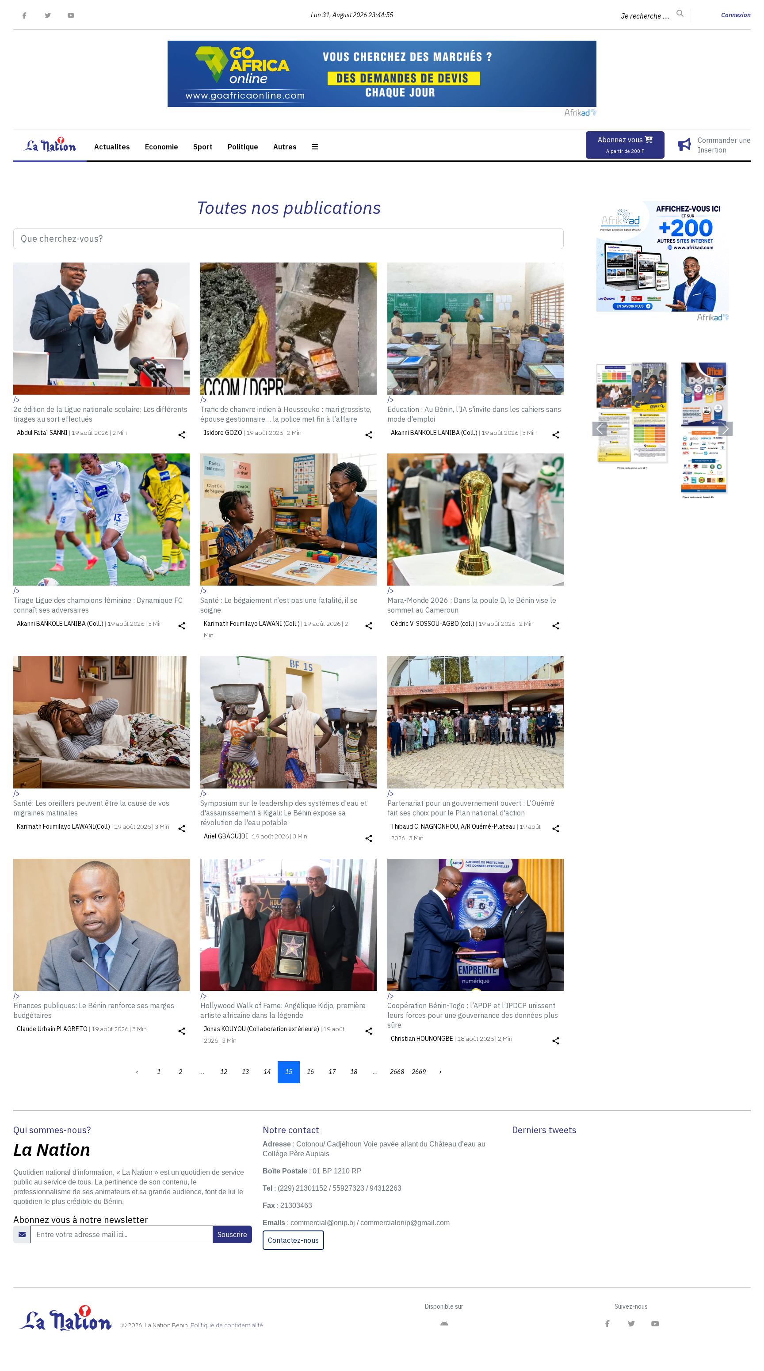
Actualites (112, 146)
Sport (203, 146)
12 (223, 1072)
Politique (243, 146)
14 (267, 1072)
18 (353, 1072)
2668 (397, 1072)
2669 (419, 1072)
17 (332, 1072)
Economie (161, 146)
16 (310, 1072)
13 (245, 1072)
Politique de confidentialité (227, 1325)
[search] (680, 13)
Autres (285, 146)
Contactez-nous (293, 1240)
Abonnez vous (621, 144)
